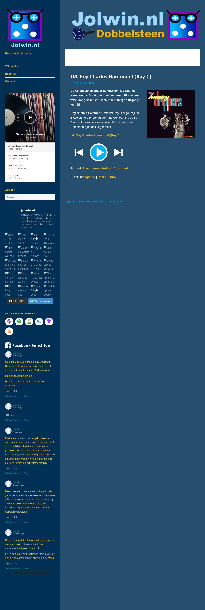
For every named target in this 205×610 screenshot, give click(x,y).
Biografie (10, 73)
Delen (26, 396)
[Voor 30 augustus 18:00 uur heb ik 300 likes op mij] (10, 238)
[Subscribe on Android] (29, 321)
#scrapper (10, 548)
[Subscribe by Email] (39, 321)
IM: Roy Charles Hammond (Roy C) (110, 76)
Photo (14, 391)
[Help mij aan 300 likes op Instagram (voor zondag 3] (23, 238)
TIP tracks (11, 66)
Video (14, 415)
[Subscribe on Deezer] (49, 321)
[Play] (132, 152)
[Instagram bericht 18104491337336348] (36, 238)
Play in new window (96, 168)
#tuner (26, 544)
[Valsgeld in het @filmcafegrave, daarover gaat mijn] (49, 251)
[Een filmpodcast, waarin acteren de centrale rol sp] (10, 290)
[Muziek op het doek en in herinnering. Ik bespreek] (49, 290)
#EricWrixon (43, 554)
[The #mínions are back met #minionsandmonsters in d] (49, 277)
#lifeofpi (35, 544)
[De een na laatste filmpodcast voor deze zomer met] (23, 251)
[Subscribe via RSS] (9, 331)
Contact (10, 81)
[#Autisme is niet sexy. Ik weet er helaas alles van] (36, 277)
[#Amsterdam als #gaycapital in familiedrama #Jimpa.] (10, 264)
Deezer (103, 177)
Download (120, 168)
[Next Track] (42, 117)
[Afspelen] (30, 117)
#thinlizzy (41, 558)
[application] (30, 117)
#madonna (24, 438)
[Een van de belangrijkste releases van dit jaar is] (10, 277)
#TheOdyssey (13, 499)
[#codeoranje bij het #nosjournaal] (23, 290)
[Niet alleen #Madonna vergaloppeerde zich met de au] (49, 238)
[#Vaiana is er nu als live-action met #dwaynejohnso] (36, 264)
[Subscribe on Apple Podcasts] (9, 321)
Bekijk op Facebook (12, 396)
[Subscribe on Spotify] (19, 321)
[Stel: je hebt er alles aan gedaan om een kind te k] (23, 264)
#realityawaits (18, 454)
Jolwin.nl (18, 353)
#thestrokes (31, 442)
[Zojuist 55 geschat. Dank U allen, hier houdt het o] (36, 290)
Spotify (90, 177)
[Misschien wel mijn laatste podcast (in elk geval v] (10, 251)
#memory (45, 499)
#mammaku (28, 499)
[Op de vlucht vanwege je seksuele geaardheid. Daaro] (49, 264)
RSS (113, 177)
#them (28, 558)
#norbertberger (13, 507)
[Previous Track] (18, 117)
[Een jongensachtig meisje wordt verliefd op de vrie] (23, 277)
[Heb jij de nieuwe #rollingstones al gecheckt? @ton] (36, 251)
